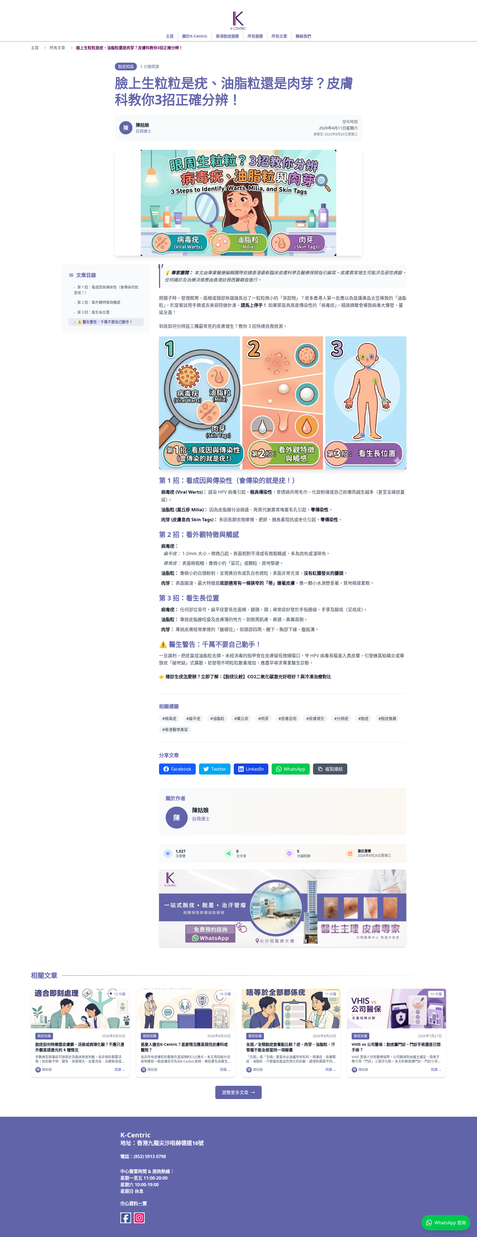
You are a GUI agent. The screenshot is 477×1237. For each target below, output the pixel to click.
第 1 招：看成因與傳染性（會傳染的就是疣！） (106, 289)
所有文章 (57, 47)
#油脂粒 (217, 718)
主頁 (35, 47)
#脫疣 (363, 718)
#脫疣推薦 (387, 718)
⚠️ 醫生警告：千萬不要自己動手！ (105, 321)
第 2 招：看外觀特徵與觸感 (98, 302)
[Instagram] (139, 1217)
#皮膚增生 (315, 718)
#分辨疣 (341, 718)
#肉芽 (263, 718)
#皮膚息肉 (287, 718)
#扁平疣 (193, 718)
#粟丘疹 (241, 718)
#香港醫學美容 (175, 729)
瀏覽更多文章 (235, 1092)
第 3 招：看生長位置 (93, 312)
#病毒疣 (169, 718)
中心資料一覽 (133, 1203)
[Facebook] (125, 1217)
